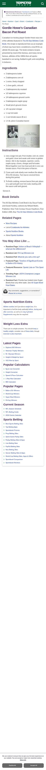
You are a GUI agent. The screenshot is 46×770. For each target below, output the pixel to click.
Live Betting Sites (12, 443)
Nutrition (10, 21)
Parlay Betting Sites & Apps (15, 440)
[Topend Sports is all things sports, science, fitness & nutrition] (23, 4)
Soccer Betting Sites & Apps (15, 453)
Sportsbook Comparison (14, 459)
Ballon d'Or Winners (13, 390)
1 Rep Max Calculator (13, 379)
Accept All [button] (33, 765)
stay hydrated (28, 312)
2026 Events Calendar (13, 415)
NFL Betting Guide (12, 412)
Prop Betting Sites (12, 433)
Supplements (8, 314)
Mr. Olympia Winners (13, 354)
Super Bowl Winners (13, 397)
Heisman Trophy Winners (14, 351)
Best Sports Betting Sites (14, 424)
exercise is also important (12, 334)
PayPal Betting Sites (13, 446)
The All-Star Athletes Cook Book (29, 212)
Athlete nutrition (8, 306)
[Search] (42, 3)
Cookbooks (29, 21)
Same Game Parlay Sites (14, 437)
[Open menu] (4, 3)
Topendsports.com (27, 12)
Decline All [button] (12, 765)
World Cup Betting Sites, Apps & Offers (19, 456)
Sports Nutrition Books (15, 231)
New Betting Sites (12, 450)
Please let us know (15, 293)
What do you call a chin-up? (29, 257)
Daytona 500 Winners (13, 347)
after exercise (8, 312)
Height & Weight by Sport (14, 357)
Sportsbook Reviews (13, 463)
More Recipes (11, 223)
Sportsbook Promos (13, 430)
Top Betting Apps (11, 427)
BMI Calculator (11, 382)
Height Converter (12, 372)
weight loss (29, 306)
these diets (29, 331)
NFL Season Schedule (13, 409)
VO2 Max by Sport (12, 360)
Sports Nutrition (17, 235)
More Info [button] (23, 760)
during (36, 309)
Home (4, 21)
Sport (16, 21)
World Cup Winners (12, 394)
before (31, 309)
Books (22, 21)
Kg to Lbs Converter (13, 369)
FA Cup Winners (11, 400)
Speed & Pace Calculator (14, 375)
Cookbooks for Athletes (20, 227)
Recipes (37, 21)
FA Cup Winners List (26, 253)
